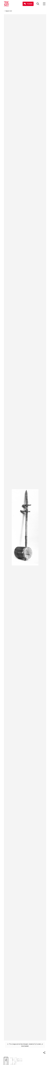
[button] (44, 1053)
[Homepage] (6, 3)
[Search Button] (38, 4)
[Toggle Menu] (44, 4)
